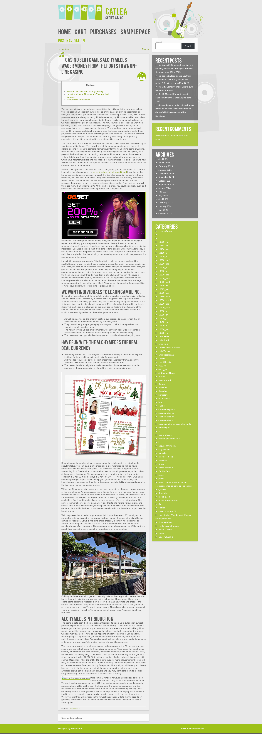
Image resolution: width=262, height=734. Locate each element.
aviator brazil (164, 380)
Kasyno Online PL (167, 446)
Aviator (161, 376)
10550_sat (163, 293)
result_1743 (164, 497)
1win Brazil (163, 340)
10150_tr (162, 253)
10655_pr (163, 315)
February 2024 (165, 202)
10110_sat (163, 245)
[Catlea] (81, 10)
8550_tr (162, 365)
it (159, 442)
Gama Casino (165, 435)
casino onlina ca (166, 413)
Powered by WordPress (192, 728)
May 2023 (163, 210)
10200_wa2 (164, 260)
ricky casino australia (168, 500)
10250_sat (163, 264)
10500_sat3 (164, 282)
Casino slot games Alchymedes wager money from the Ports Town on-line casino (99, 65)
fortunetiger (164, 427)
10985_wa (163, 333)
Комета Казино (165, 537)
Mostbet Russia (165, 457)
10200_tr (162, 256)
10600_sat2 (164, 307)
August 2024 (164, 188)
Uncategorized (74, 709)
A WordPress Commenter (167, 135)
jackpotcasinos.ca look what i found (110, 172)
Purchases (103, 31)
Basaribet (163, 391)
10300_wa (163, 267)
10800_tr (162, 325)
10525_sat (163, 289)
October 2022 (165, 213)
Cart (80, 31)
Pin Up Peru (164, 471)
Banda (161, 384)
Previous (63, 49)
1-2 (160, 238)
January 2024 (165, 206)
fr (159, 431)
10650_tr (162, 311)
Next (145, 49)
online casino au (166, 467)
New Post (163, 460)
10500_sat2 (164, 278)
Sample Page (135, 31)
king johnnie (164, 449)
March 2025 (164, 162)
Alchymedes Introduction (78, 99)
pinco (161, 475)
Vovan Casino (165, 529)
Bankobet (163, 387)
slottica (161, 507)
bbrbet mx (163, 395)
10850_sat (163, 329)
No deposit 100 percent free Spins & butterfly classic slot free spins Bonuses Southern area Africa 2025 (174, 68)
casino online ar (166, 416)
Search (158, 41)
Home (64, 31)
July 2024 (163, 192)
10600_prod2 (164, 300)
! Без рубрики (165, 231)
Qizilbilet (162, 489)
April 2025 (163, 159)
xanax (161, 533)
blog (160, 402)
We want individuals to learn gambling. (85, 91)
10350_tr (162, 271)
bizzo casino (164, 398)
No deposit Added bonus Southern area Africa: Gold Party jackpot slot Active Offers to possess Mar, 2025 (173, 79)
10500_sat (163, 274)
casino (161, 406)
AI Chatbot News (166, 373)
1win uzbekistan (166, 355)
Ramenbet (163, 493)
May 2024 (163, 195)
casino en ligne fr (166, 409)
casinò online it (165, 420)
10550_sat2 (164, 296)
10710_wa (163, 322)
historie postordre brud (169, 438)
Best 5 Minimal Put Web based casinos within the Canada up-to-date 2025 (173, 98)
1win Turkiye (164, 351)
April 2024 (163, 199)
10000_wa (163, 242)
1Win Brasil (163, 336)
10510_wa (163, 285)
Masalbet (162, 453)
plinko (161, 478)
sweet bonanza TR (167, 511)
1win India (163, 344)
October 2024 (165, 181)
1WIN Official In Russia (169, 347)
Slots (160, 504)
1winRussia (163, 358)
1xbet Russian (165, 362)
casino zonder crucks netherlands (174, 424)
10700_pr (163, 318)
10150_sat (163, 249)
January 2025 (165, 170)
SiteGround (76, 728)
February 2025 (165, 166)
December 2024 (166, 173)
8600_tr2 (162, 369)
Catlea (116, 11)
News (161, 464)
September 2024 (166, 184)
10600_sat (163, 304)
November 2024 (166, 177)
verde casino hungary (168, 526)
